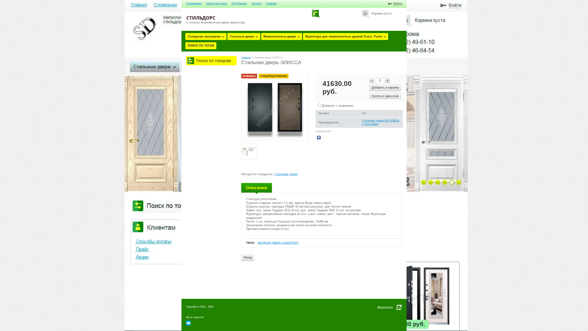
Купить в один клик (385, 96)
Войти (398, 3)
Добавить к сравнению (337, 105)
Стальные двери (242, 36)
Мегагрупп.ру (385, 307)
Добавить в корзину (385, 87)
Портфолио (239, 3)
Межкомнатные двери (279, 36)
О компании (193, 3)
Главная (271, 3)
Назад (247, 257)
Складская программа (204, 36)
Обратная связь (216, 3)
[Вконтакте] (188, 324)
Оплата (256, 3)
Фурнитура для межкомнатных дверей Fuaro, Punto (343, 36)
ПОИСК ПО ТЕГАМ (201, 45)
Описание (256, 187)
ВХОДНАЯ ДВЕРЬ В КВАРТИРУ (278, 243)
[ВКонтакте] (319, 137)
